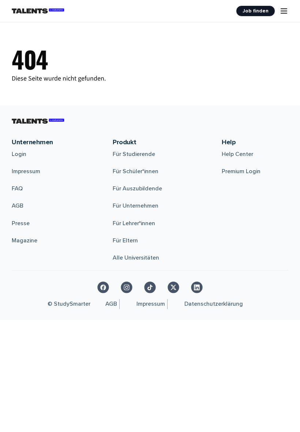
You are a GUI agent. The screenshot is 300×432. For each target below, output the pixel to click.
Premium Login (241, 171)
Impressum (26, 171)
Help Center (237, 154)
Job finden (256, 11)
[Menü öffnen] (284, 11)
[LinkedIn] (197, 287)
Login (19, 154)
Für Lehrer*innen (134, 223)
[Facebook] (103, 287)
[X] (173, 287)
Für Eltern (125, 240)
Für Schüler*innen (135, 171)
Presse (21, 223)
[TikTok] (150, 287)
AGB (17, 205)
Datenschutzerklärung (213, 304)
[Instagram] (126, 287)
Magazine (24, 240)
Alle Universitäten (136, 257)
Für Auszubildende (137, 188)
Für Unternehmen (135, 205)
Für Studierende (134, 154)
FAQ (17, 188)
